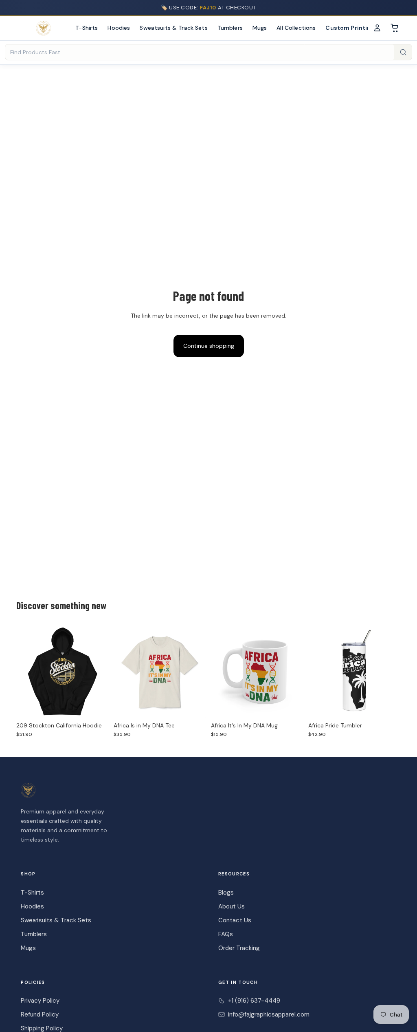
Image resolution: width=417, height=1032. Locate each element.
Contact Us (234, 920)
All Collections (296, 27)
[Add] (290, 705)
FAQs (225, 934)
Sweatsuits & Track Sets (173, 27)
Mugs (259, 27)
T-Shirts (86, 27)
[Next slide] (100, 671)
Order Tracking (239, 948)
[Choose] (96, 705)
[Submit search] (403, 52)
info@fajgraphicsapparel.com (268, 1014)
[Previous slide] (25, 671)
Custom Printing (349, 27)
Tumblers (230, 27)
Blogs (226, 892)
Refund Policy (40, 1014)
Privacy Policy (40, 1001)
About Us (231, 906)
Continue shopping (208, 345)
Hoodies (119, 27)
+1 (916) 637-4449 (254, 1001)
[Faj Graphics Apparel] (43, 28)
